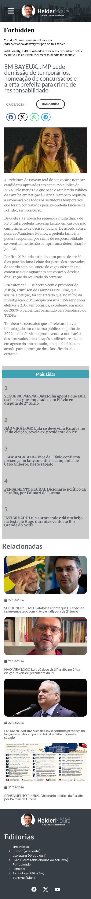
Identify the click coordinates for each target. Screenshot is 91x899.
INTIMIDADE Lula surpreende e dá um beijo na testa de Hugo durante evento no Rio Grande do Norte (43, 521)
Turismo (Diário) (25, 878)
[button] (11, 11)
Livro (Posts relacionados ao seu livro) (40, 860)
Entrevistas (21, 847)
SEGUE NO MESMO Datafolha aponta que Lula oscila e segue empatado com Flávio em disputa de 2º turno (45, 400)
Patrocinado (22, 864)
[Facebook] (34, 889)
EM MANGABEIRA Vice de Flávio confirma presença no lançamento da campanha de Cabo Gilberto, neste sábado (42, 461)
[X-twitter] (45, 889)
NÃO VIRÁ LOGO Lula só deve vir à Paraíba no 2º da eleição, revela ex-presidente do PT (44, 430)
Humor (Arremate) (27, 851)
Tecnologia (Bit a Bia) (28, 873)
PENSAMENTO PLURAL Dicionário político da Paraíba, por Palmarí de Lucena (45, 491)
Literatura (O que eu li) (30, 856)
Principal (19, 869)
